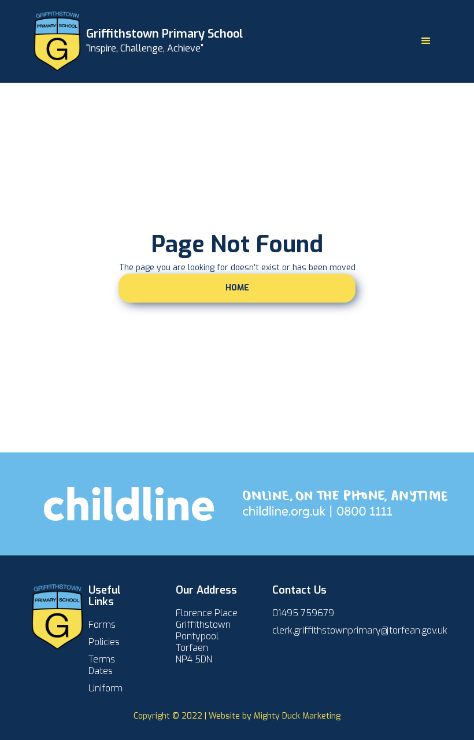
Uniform (105, 688)
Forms (102, 625)
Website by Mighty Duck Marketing (274, 715)
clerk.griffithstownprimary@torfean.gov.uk (359, 630)
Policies (104, 642)
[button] (426, 41)
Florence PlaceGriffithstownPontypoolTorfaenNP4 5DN (207, 636)
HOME (237, 287)
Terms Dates (101, 665)
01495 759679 (303, 613)
